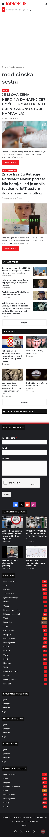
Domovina (7, 622)
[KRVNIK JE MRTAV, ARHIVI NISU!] (36, 342)
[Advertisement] (24, 38)
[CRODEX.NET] (16, 3)
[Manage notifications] (43, 831)
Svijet (5, 91)
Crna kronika (8, 630)
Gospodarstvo (9, 639)
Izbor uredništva (9, 170)
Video (5, 585)
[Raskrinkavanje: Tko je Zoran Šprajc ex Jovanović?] (40, 295)
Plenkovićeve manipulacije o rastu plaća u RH (35, 563)
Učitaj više (24, 323)
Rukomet (7, 684)
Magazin (6, 589)
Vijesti (5, 618)
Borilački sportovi (10, 671)
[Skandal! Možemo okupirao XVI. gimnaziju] (12, 552)
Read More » (10, 162)
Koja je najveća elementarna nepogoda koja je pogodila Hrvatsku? (15, 282)
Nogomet (7, 663)
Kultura (6, 647)
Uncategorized (9, 643)
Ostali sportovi (9, 680)
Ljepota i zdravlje (10, 598)
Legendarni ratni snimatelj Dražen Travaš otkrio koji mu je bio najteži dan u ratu (11, 388)
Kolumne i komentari (11, 610)
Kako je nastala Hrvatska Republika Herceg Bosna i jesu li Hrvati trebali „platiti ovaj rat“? (12, 356)
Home (6, 67)
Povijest (6, 651)
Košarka (6, 675)
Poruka (6, 458)
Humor (6, 602)
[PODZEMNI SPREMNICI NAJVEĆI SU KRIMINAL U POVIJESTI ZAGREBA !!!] (36, 522)
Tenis (5, 667)
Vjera (5, 655)
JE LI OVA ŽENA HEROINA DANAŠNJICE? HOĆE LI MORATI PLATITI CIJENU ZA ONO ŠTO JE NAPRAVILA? (24, 104)
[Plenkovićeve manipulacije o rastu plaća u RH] (36, 552)
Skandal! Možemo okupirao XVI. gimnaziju (10, 563)
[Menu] (3, 4)
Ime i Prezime (9, 438)
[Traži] (46, 4)
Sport (5, 659)
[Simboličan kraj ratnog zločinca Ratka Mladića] (36, 374)
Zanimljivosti (8, 593)
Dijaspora (7, 635)
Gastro (6, 606)
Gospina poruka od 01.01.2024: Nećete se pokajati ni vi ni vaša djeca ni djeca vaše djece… (16, 270)
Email (5, 448)
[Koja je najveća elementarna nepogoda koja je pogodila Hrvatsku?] (40, 283)
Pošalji (6, 494)
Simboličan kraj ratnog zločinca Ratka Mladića (24, 10)
